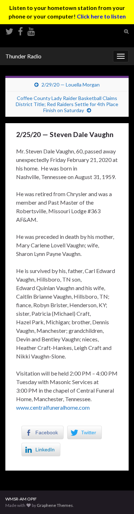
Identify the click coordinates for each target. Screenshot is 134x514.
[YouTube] (31, 30)
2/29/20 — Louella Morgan (70, 85)
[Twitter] (9, 30)
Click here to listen (101, 16)
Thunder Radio (23, 56)
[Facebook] (20, 30)
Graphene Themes (55, 505)
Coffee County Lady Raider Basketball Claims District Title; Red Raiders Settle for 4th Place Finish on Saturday (67, 104)
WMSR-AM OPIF (21, 499)
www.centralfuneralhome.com (53, 407)
